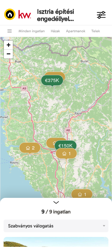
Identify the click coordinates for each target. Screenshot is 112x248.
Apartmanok (75, 31)
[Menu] (10, 31)
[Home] (19, 15)
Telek (95, 31)
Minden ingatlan (32, 31)
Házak (55, 31)
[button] (51, 81)
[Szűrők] (101, 14)
